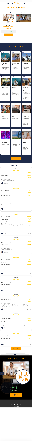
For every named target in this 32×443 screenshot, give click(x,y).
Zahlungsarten (27, 401)
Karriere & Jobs (16, 401)
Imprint (10, 401)
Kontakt (21, 401)
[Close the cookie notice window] (31, 442)
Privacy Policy (5, 401)
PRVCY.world (4, 1)
